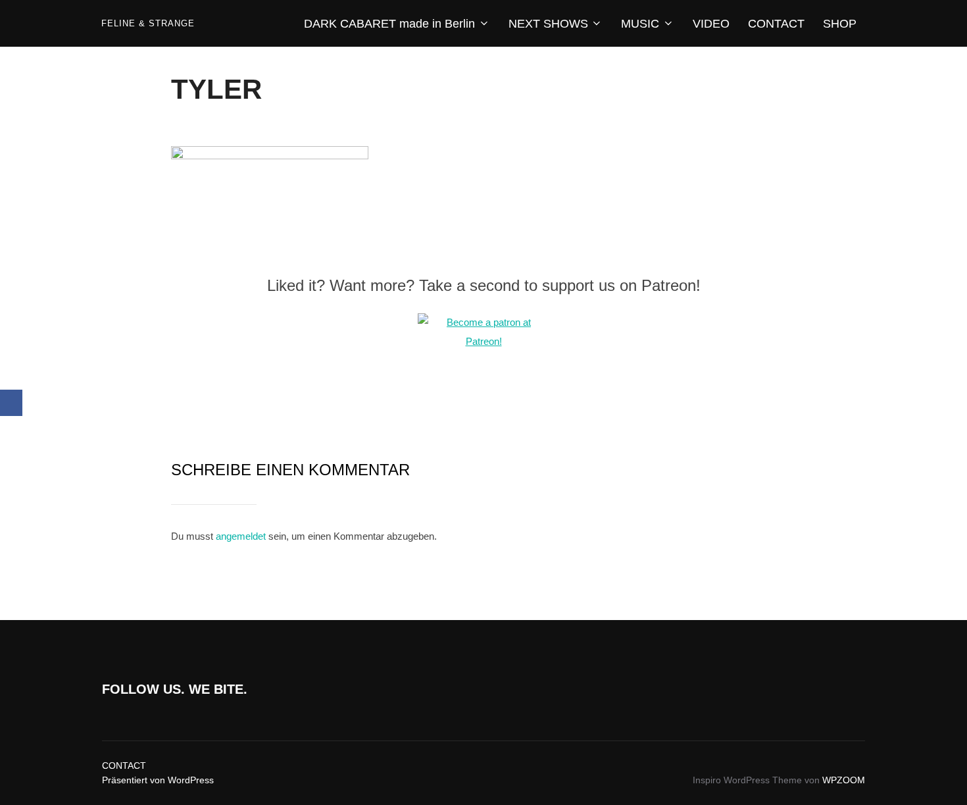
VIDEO (711, 23)
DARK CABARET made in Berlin (389, 23)
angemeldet (241, 536)
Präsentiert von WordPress (158, 780)
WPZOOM (843, 780)
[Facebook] (11, 403)
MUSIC (640, 23)
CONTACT (776, 23)
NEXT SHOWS (548, 23)
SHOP (839, 23)
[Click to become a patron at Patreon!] (483, 341)
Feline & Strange (148, 23)
